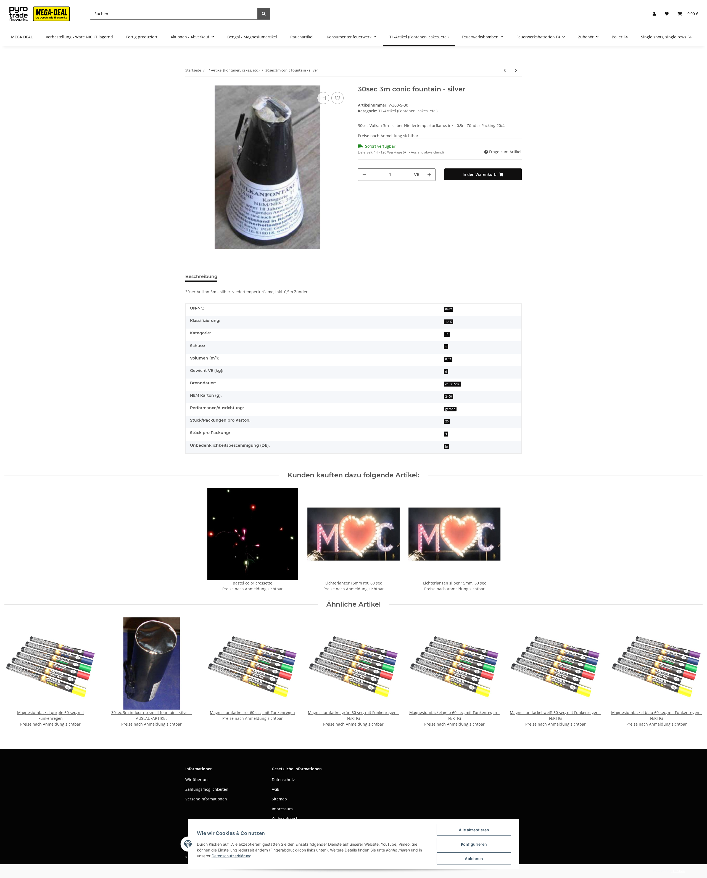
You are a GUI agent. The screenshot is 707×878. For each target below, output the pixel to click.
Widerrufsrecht (286, 818)
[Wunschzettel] (666, 13)
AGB (275, 789)
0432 (448, 309)
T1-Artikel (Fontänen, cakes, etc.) (407, 110)
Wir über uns (197, 779)
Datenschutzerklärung (232, 855)
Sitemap (279, 799)
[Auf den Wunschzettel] (337, 98)
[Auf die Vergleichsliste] (323, 98)
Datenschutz (283, 779)
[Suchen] (263, 14)
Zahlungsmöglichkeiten (206, 789)
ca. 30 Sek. (452, 384)
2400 (448, 396)
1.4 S (448, 322)
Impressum (282, 808)
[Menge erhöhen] (429, 175)
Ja (446, 446)
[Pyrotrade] (38, 13)
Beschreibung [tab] (201, 276)
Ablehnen (474, 858)
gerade (450, 409)
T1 (447, 334)
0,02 (448, 359)
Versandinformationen (206, 799)
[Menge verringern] (364, 175)
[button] (654, 13)
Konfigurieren (474, 844)
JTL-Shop (678, 871)
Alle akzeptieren (474, 829)
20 (447, 421)
